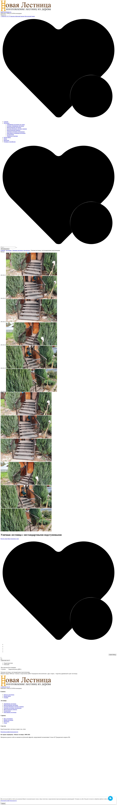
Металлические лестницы (14, 127)
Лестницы (6, 123)
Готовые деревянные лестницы (15, 126)
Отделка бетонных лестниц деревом (17, 128)
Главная (6, 121)
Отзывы (6, 697)
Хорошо (3, 803)
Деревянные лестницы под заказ (16, 124)
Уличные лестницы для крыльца (16, 131)
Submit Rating (112, 654)
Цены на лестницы (9, 694)
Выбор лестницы (8, 720)
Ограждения (10, 134)
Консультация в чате (13, 538)
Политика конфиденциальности (9, 732)
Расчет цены (4, 538)
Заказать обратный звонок (17, 16)
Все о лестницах (8, 718)
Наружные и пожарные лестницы (16, 133)
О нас (5, 723)
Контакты (6, 140)
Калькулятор (7, 137)
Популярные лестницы (10, 712)
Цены (5, 139)
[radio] (60, 644)
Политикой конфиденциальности (9, 800)
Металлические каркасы (13, 130)
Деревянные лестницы (10, 703)
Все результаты (5, 249)
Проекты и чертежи (12, 136)
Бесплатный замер (30, 16)
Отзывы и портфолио (10, 141)
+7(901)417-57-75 (5, 16)
